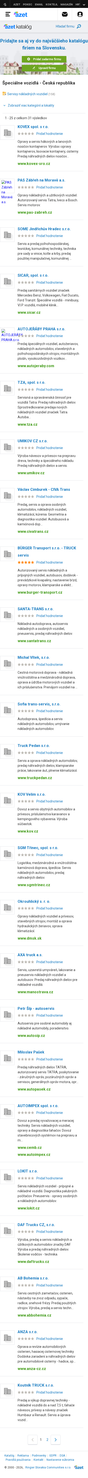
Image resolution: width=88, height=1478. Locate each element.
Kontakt (38, 1459)
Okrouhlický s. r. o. (34, 901)
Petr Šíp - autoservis (36, 1008)
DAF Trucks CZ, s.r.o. (36, 1225)
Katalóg (9, 1455)
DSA (62, 1455)
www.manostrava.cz (35, 992)
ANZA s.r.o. (28, 1332)
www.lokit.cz (29, 1208)
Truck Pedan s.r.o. (34, 745)
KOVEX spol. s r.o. (33, 127)
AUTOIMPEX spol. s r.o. (38, 1106)
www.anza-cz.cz (32, 1368)
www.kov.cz (28, 831)
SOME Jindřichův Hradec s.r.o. (44, 229)
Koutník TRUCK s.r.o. (36, 1385)
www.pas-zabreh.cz (35, 212)
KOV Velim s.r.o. (32, 794)
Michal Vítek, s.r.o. (34, 657)
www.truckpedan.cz (35, 778)
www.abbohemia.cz (34, 1315)
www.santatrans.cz (34, 641)
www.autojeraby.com (36, 366)
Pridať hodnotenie (49, 134)
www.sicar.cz (29, 312)
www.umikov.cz (31, 473)
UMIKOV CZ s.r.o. (33, 441)
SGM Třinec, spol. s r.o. (38, 848)
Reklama (23, 1455)
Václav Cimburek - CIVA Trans (44, 489)
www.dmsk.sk (30, 938)
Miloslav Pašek (31, 1052)
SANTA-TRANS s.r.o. (36, 609)
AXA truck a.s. (30, 955)
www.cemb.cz (30, 1147)
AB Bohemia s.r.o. (33, 1278)
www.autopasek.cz (34, 1089)
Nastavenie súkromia (60, 1459)
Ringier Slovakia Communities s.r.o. (48, 1467)
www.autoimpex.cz (34, 1154)
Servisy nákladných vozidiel (27, 94)
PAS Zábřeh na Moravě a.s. (41, 180)
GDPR (53, 1455)
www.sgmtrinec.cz (34, 885)
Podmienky (39, 1455)
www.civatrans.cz (33, 531)
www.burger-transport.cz (40, 592)
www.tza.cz (28, 424)
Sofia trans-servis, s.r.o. (39, 704)
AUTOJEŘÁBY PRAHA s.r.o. (41, 329)
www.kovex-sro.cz (34, 163)
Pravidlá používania (18, 1459)
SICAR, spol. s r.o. (33, 275)
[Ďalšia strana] (56, 1439)
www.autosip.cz (31, 1035)
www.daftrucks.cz (33, 1261)
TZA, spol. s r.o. (31, 382)
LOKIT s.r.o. (28, 1171)
